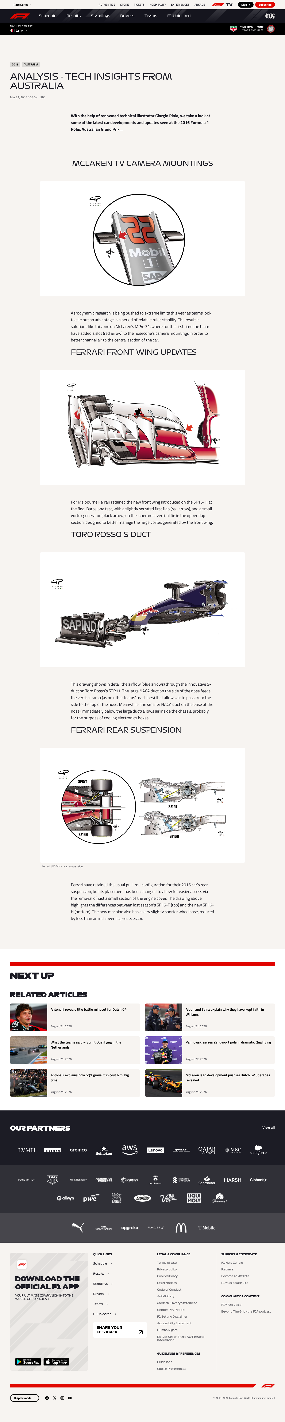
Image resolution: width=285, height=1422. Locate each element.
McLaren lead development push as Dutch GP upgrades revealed (228, 1078)
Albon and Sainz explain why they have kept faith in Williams (225, 1012)
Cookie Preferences (171, 1369)
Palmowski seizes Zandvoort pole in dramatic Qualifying (228, 1042)
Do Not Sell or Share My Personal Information (181, 1339)
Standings (100, 15)
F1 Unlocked (179, 15)
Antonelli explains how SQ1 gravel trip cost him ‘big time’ (90, 1078)
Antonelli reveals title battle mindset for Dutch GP (89, 1009)
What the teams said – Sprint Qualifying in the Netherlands (86, 1045)
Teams (151, 15)
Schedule (47, 15)
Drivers (127, 15)
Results (73, 15)
